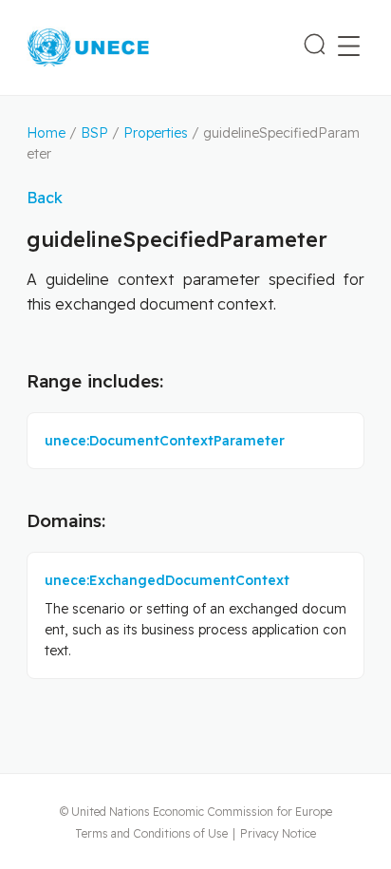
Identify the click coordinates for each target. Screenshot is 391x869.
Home (46, 133)
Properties (155, 133)
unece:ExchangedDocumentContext (167, 580)
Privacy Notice (278, 833)
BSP (94, 133)
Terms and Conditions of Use (151, 833)
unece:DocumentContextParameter (165, 440)
